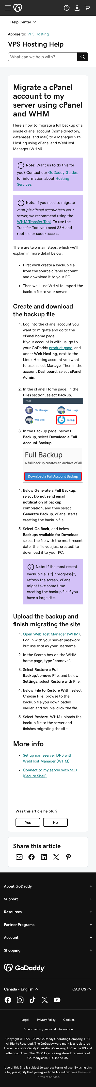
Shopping (12, 950)
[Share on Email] (19, 857)
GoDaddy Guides (63, 172)
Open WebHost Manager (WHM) (51, 634)
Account (11, 937)
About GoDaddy (18, 886)
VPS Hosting (38, 34)
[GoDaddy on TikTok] (32, 1002)
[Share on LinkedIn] (44, 857)
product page (60, 348)
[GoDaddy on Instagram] (20, 1002)
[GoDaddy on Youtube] (57, 1002)
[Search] (82, 56)
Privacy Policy (46, 1019)
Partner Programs (19, 924)
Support (11, 899)
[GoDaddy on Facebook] (8, 1002)
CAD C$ (79, 989)
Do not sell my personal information (48, 1029)
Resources (13, 912)
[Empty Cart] (87, 7)
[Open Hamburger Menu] (6, 8)
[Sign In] (77, 8)
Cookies (69, 1019)
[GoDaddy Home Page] (24, 968)
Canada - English (18, 989)
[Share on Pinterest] (68, 857)
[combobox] (42, 57)
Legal (25, 1019)
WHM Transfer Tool (34, 222)
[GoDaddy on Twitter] (45, 1002)
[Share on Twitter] (56, 857)
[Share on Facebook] (31, 857)
